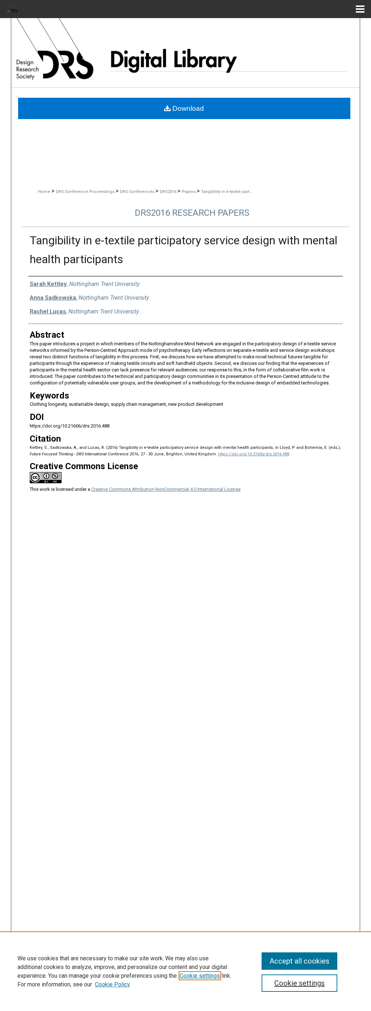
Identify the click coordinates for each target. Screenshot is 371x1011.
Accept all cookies (299, 961)
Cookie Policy (112, 984)
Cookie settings (200, 975)
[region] (185, 971)
